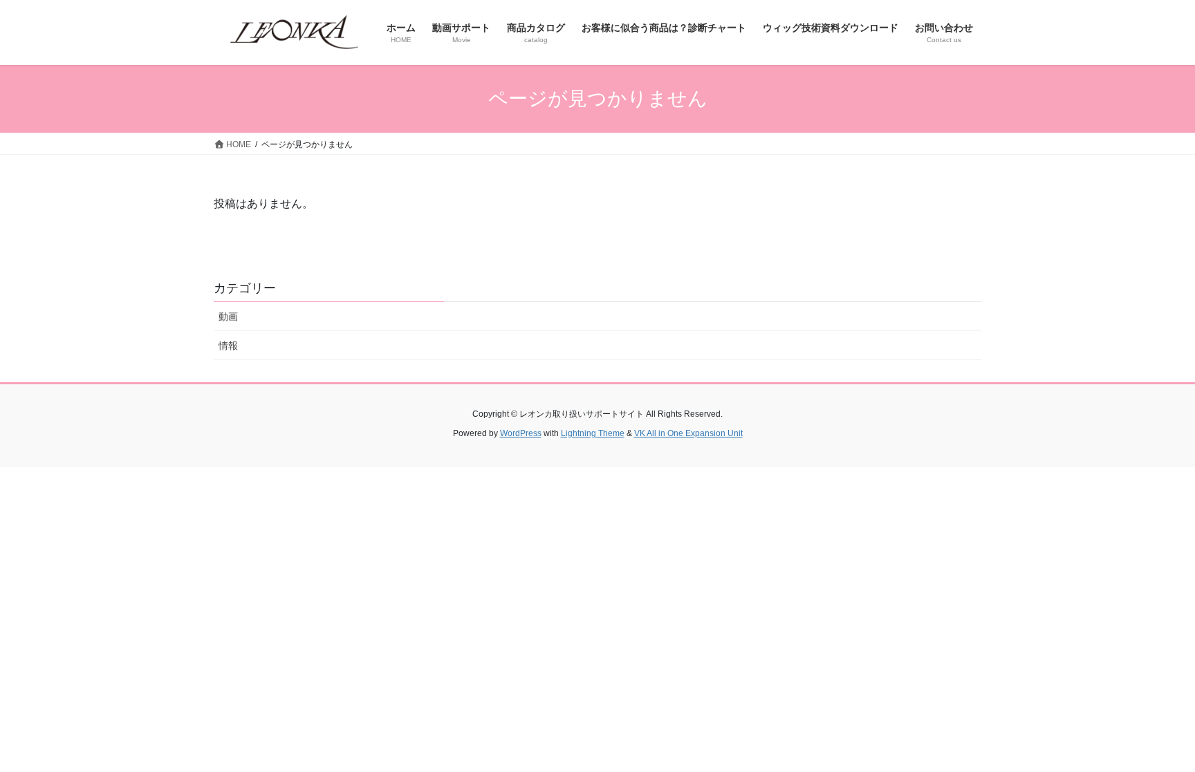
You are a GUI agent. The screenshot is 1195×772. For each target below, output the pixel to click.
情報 (228, 345)
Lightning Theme (592, 433)
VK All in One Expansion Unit (688, 433)
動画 (228, 316)
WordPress (520, 433)
